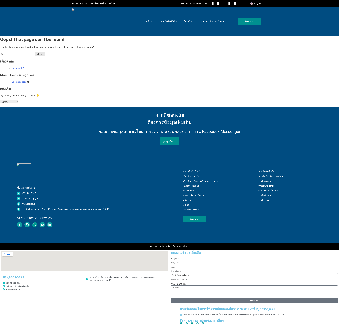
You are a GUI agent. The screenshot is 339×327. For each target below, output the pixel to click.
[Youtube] (229, 3)
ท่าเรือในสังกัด (169, 21)
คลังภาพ (187, 200)
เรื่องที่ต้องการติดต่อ (180, 275)
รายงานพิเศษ (189, 191)
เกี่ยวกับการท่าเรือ (191, 176)
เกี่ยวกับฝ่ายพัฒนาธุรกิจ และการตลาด (200, 181)
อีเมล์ (173, 267)
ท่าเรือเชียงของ (265, 195)
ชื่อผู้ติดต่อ (175, 258)
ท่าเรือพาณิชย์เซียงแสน (269, 191)
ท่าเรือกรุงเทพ (264, 181)
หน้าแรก (150, 21)
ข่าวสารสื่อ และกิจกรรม (194, 195)
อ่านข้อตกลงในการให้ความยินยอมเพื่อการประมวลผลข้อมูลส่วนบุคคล (227, 309)
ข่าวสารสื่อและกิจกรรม (213, 21)
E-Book (186, 205)
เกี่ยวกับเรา (188, 21)
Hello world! (18, 68)
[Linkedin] (235, 3)
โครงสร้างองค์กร (191, 186)
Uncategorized (19, 81)
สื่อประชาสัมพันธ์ (191, 210)
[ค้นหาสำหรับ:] (17, 54)
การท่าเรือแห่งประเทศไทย (270, 176)
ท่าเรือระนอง (264, 200)
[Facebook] (213, 3)
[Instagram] (218, 3)
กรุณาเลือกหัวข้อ (179, 284)
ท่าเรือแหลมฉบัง (266, 186)
